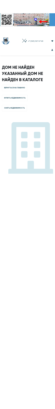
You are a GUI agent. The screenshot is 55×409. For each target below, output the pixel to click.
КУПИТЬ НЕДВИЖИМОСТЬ (14, 98)
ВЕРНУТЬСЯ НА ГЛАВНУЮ (14, 88)
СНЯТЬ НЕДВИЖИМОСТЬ (14, 108)
